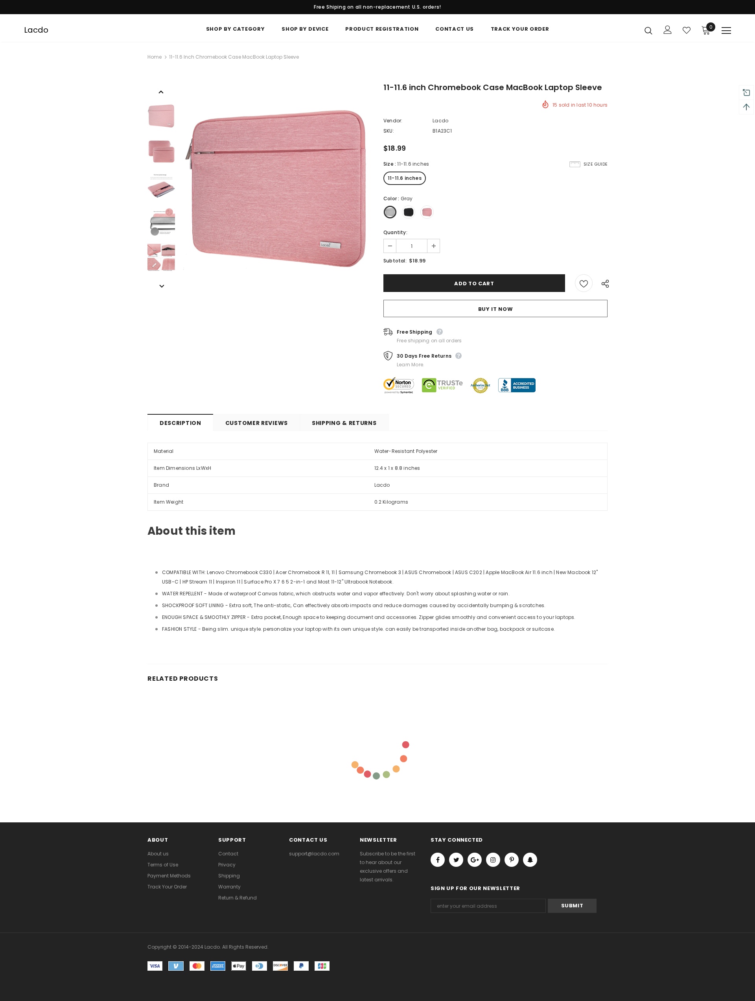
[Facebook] (438, 860)
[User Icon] (667, 29)
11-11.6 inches (405, 178)
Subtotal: (395, 260)
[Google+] (475, 860)
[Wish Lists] (584, 283)
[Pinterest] (512, 860)
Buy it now (495, 309)
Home (154, 57)
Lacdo (36, 30)
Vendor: (392, 120)
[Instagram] (493, 860)
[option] (277, 186)
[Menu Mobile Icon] (726, 30)
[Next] (161, 286)
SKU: (388, 130)
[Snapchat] (530, 860)
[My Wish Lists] (687, 30)
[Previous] (161, 91)
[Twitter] (456, 860)
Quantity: (395, 232)
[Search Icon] (648, 30)
